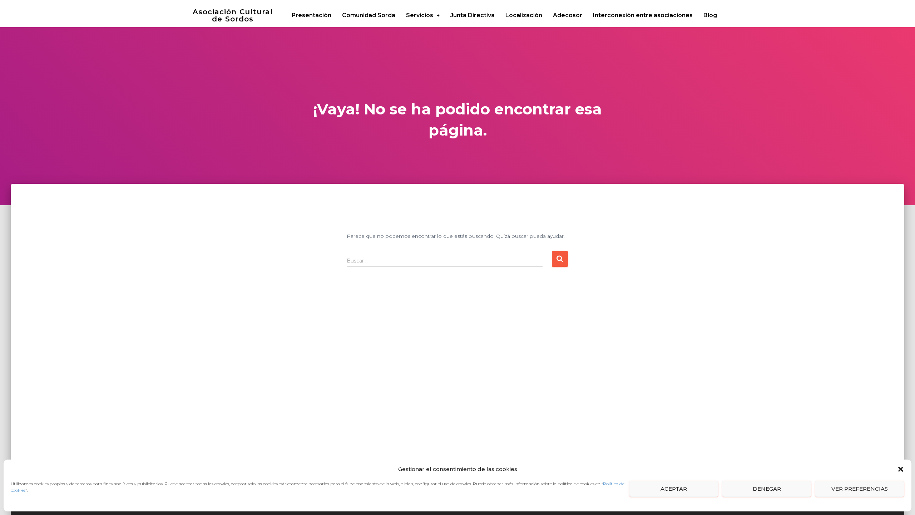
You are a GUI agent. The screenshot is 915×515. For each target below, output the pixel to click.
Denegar (767, 488)
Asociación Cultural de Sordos (233, 15)
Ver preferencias (859, 488)
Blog (710, 15)
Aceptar (674, 488)
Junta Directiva (472, 15)
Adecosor (567, 15)
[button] (900, 469)
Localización (523, 15)
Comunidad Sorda (368, 15)
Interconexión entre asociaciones (643, 15)
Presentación (311, 15)
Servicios (419, 15)
